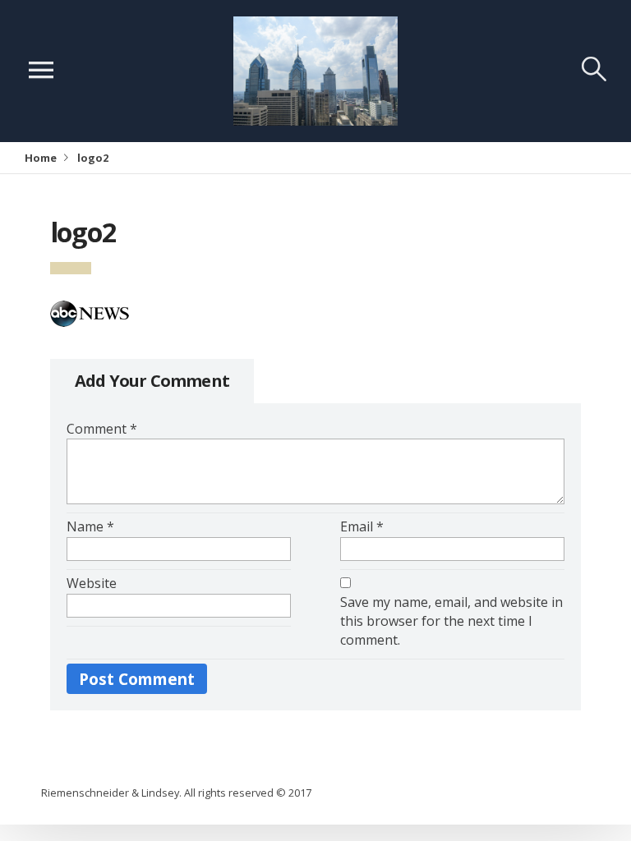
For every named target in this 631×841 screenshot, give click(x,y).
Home (41, 157)
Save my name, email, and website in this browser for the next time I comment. (451, 621)
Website (92, 583)
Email (362, 526)
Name (90, 526)
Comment (102, 429)
